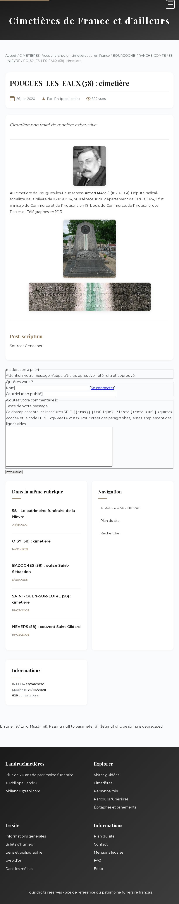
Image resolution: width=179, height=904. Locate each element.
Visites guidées (106, 775)
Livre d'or (13, 860)
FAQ (97, 860)
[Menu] (170, 4)
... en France (100, 56)
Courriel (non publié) (24, 394)
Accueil (11, 56)
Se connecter (102, 388)
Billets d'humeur (20, 844)
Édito (98, 869)
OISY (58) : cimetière (31, 541)
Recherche (109, 533)
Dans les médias (19, 869)
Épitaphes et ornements (115, 807)
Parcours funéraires (111, 799)
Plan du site (110, 521)
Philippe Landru (67, 99)
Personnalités (106, 791)
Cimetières (103, 783)
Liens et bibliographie (23, 852)
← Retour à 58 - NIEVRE (120, 508)
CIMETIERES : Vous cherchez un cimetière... (53, 56)
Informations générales (25, 836)
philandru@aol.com (22, 791)
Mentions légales (108, 852)
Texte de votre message (27, 406)
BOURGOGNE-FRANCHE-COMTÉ (139, 56)
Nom (10, 388)
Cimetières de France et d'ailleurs (89, 20)
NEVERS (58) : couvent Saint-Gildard (46, 626)
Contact (101, 844)
